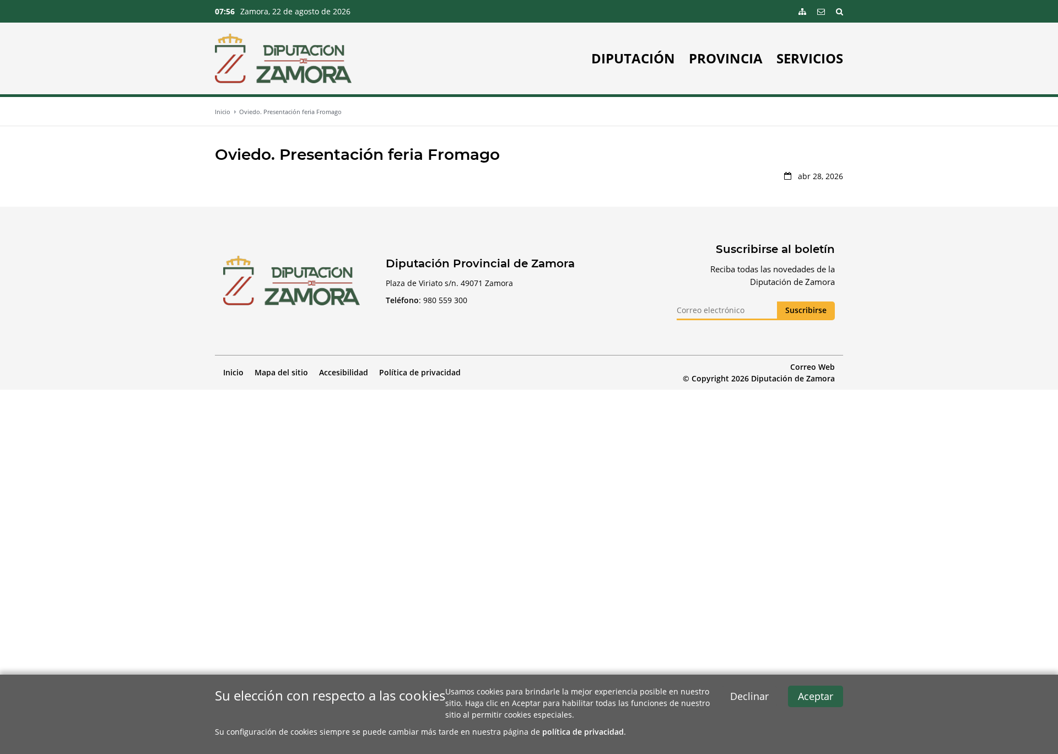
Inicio (222, 111)
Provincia (726, 58)
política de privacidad (583, 731)
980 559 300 (445, 300)
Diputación (633, 58)
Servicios (809, 58)
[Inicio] (283, 58)
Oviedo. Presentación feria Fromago (290, 111)
